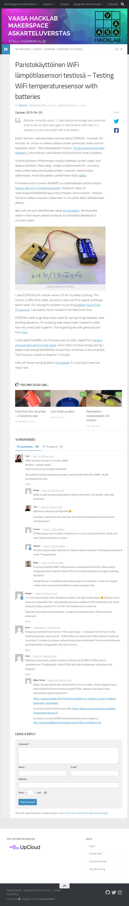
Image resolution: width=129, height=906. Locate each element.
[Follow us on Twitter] (114, 892)
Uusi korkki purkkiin (62, 411)
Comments (29, 446)
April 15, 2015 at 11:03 (46, 593)
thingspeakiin (71, 210)
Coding (37, 49)
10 (120, 49)
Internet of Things (70, 49)
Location (48, 4)
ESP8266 (50, 49)
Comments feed (97, 861)
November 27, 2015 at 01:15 (47, 627)
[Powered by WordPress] (19, 899)
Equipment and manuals (87, 4)
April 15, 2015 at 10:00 (52, 563)
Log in (92, 845)
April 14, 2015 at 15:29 (51, 507)
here (25, 332)
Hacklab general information (20, 4)
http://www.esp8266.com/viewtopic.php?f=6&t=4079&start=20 (67, 722)
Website (22, 779)
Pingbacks (54, 446)
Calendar (113, 4)
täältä (82, 175)
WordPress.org (97, 869)
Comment (24, 744)
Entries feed (95, 853)
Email (74, 767)
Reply (27, 484)
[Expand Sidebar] (6, 49)
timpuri (22, 105)
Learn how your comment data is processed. (83, 813)
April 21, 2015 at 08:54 (54, 529)
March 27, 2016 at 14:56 (45, 656)
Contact (64, 4)
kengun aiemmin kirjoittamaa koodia (37, 188)
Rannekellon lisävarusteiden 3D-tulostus (98, 416)
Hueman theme (47, 899)
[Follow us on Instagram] (120, 892)
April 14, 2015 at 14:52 (53, 490)
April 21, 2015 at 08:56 (54, 546)
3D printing (22, 49)
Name (22, 767)
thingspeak (63, 363)
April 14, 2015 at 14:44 (43, 456)
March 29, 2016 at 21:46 (60, 680)
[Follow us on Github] (107, 892)
